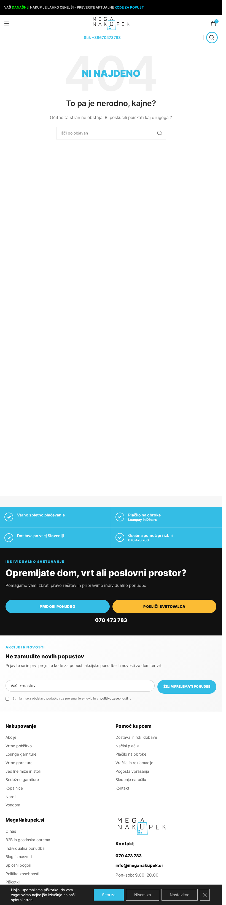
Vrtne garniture (19, 762)
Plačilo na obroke (130, 754)
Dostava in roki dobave (136, 737)
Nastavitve (179, 894)
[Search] (211, 37)
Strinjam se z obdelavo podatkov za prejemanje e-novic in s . (72, 698)
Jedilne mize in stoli (23, 771)
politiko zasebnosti (114, 698)
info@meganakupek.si (139, 865)
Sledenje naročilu (130, 779)
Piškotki (13, 882)
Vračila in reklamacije (134, 762)
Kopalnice (14, 788)
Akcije (11, 737)
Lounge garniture (21, 754)
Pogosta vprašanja (132, 771)
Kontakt (122, 788)
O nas (11, 831)
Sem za (108, 894)
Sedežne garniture (22, 779)
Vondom (13, 805)
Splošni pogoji (18, 865)
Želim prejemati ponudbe (186, 686)
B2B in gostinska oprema (28, 839)
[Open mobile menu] (6, 23)
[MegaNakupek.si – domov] (141, 826)
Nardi (10, 796)
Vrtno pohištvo (19, 745)
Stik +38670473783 (102, 37)
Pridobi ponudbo (57, 606)
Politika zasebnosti (22, 873)
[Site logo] (111, 23)
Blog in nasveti (19, 856)
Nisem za (142, 894)
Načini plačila (127, 745)
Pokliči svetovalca (164, 606)
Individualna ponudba (25, 848)
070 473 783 (138, 540)
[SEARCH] (160, 133)
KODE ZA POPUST (129, 7)
